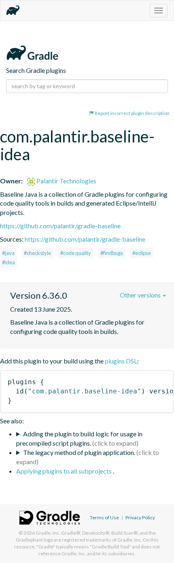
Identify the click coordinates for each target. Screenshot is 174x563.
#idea (8, 262)
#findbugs (111, 253)
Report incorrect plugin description (132, 113)
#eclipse (141, 253)
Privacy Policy (140, 517)
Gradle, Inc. (48, 533)
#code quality (75, 253)
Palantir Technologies (65, 181)
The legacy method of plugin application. (79, 452)
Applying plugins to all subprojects (64, 471)
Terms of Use (104, 517)
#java (8, 253)
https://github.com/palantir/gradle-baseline (60, 225)
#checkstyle (37, 253)
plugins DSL (121, 361)
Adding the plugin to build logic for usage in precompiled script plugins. (79, 438)
